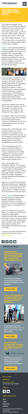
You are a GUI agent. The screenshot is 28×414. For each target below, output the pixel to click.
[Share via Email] (14, 241)
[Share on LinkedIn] (10, 241)
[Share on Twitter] (7, 241)
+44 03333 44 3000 (9, 382)
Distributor (5, 406)
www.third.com (8, 235)
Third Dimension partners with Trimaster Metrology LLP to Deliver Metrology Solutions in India (13, 346)
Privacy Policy (6, 404)
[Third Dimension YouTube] (8, 391)
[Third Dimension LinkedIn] (4, 391)
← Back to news (6, 20)
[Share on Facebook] (3, 241)
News (4, 399)
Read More (10, 289)
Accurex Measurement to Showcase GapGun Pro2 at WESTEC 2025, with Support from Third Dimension (14, 299)
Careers (5, 401)
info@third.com (6, 379)
